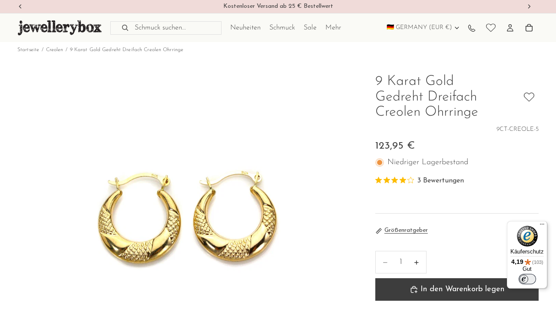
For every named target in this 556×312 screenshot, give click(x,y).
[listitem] (333, 27)
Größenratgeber (406, 230)
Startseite (28, 49)
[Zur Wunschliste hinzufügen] (529, 97)
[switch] (527, 279)
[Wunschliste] (490, 27)
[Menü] (542, 226)
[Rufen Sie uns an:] (471, 27)
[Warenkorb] (529, 27)
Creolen (54, 49)
